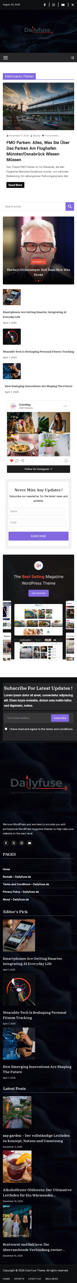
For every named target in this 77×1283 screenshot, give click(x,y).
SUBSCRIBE (38, 536)
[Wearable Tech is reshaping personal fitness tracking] (38, 337)
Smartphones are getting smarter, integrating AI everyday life (34, 314)
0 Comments (51, 135)
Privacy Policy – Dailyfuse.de (21, 891)
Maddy (36, 135)
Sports (19, 1278)
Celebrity (38, 261)
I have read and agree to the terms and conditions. (41, 729)
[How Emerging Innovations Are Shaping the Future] (38, 371)
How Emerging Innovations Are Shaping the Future (38, 386)
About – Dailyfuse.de (16, 899)
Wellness (51, 1278)
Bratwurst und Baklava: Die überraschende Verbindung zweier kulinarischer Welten (32, 1247)
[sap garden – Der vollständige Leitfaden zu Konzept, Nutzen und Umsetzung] (38, 1112)
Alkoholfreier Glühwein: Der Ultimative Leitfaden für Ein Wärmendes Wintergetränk (37, 1193)
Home (6, 869)
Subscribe (60, 718)
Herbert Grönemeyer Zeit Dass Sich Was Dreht (38, 272)
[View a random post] (72, 58)
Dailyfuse (30, 1270)
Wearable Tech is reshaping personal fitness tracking (38, 351)
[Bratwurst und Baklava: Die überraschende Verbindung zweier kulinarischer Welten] (38, 1221)
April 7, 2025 (10, 357)
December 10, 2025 (13, 1201)
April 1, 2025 (10, 322)
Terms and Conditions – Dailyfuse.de (26, 884)
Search (70, 206)
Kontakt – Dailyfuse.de (17, 876)
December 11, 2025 (12, 1147)
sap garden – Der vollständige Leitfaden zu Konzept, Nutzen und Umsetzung (36, 1138)
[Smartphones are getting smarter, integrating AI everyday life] (38, 297)
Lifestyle (34, 1278)
